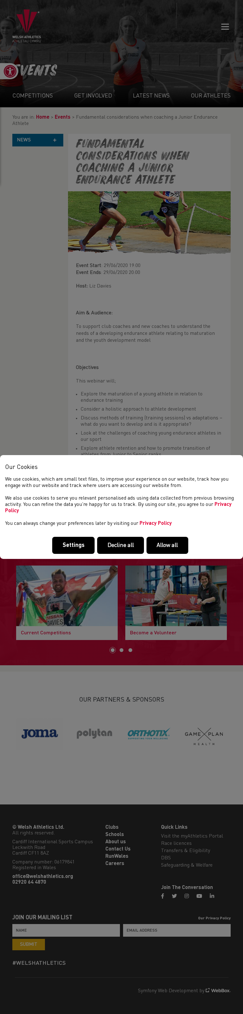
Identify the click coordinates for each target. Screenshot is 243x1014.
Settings (73, 545)
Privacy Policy (156, 523)
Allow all (167, 545)
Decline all (121, 545)
